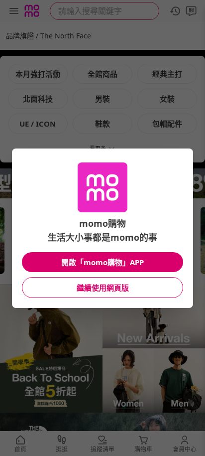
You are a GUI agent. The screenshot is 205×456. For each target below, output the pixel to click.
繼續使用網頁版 (103, 288)
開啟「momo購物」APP (102, 262)
